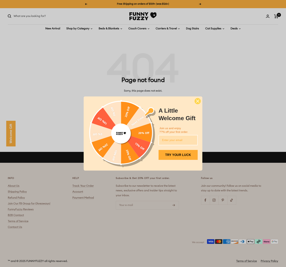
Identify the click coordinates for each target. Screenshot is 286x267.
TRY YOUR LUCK (178, 155)
